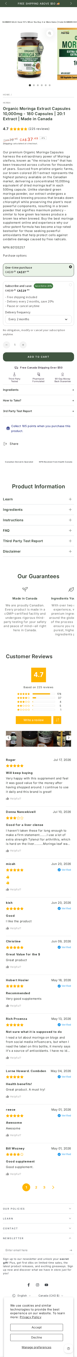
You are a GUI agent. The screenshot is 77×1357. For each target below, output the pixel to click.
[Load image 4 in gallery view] (42, 85)
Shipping (7, 143)
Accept (37, 1327)
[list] (38, 612)
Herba (7, 102)
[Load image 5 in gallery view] (46, 85)
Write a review (33, 720)
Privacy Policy (30, 1317)
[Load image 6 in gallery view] (50, 85)
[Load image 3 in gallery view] (38, 85)
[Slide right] (70, 3)
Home (6, 94)
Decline (36, 1337)
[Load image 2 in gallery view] (34, 85)
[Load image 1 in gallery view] (30, 85)
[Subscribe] (71, 1250)
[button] (57, 720)
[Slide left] (6, 3)
